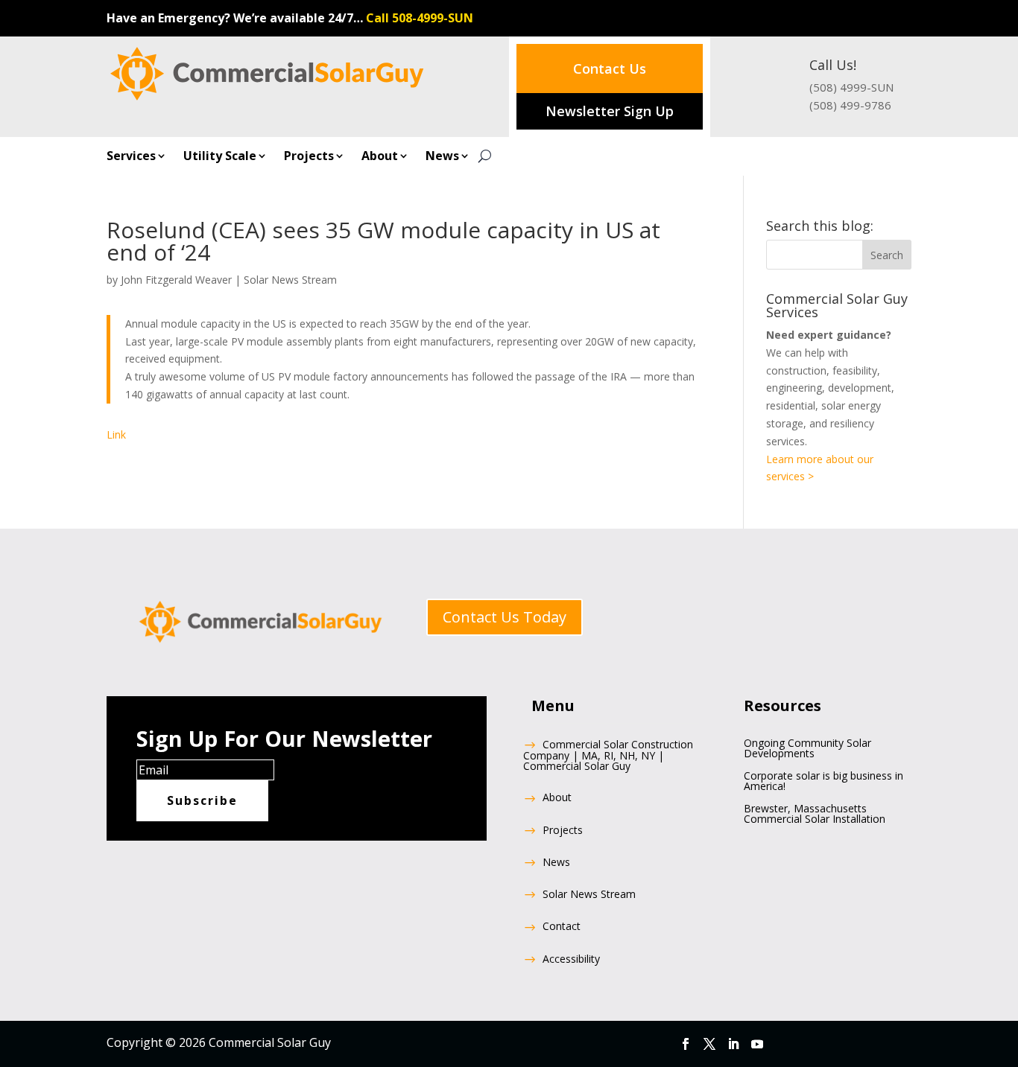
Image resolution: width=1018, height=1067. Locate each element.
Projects (309, 157)
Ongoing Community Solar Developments (807, 749)
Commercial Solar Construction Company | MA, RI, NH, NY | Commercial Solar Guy (608, 756)
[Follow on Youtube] (757, 1044)
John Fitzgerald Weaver (176, 280)
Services (131, 157)
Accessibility (571, 960)
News (442, 157)
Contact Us (609, 68)
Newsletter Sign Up (610, 111)
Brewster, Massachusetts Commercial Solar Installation (814, 814)
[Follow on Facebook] (686, 1044)
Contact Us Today (504, 617)
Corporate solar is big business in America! (823, 782)
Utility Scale (219, 157)
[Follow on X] (709, 1044)
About (379, 157)
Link (116, 434)
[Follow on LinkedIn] (733, 1044)
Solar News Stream (290, 280)
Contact (562, 927)
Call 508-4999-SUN (419, 18)
